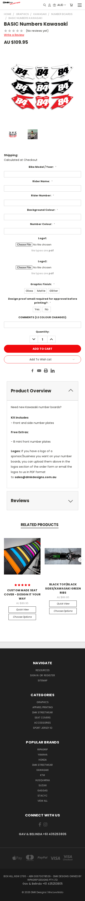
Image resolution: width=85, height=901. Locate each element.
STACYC (42, 795)
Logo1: (42, 238)
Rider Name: (42, 181)
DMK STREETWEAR (42, 712)
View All (42, 800)
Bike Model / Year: (43, 167)
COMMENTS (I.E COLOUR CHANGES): (42, 317)
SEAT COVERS (43, 717)
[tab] (42, 390)
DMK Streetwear (42, 765)
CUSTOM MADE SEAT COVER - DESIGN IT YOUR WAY (22, 594)
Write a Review (14, 35)
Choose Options (22, 616)
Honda (43, 759)
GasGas (42, 790)
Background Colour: (42, 210)
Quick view (22, 609)
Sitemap (42, 680)
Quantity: (42, 332)
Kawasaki (43, 770)
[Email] (39, 371)
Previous (4, 559)
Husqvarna (42, 780)
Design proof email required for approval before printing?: (42, 301)
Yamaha (42, 754)
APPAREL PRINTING (42, 707)
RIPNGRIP (42, 749)
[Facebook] (32, 371)
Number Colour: (42, 224)
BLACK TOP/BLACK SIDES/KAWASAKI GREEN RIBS (63, 588)
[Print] (46, 371)
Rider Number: (42, 195)
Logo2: (42, 261)
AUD (60, 5)
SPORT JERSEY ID (42, 727)
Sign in (34, 675)
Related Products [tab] (40, 524)
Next (80, 559)
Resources (43, 670)
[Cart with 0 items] (71, 4)
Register (49, 675)
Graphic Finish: (42, 284)
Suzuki (43, 785)
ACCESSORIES (42, 722)
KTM (42, 775)
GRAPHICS (43, 702)
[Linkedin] (53, 371)
